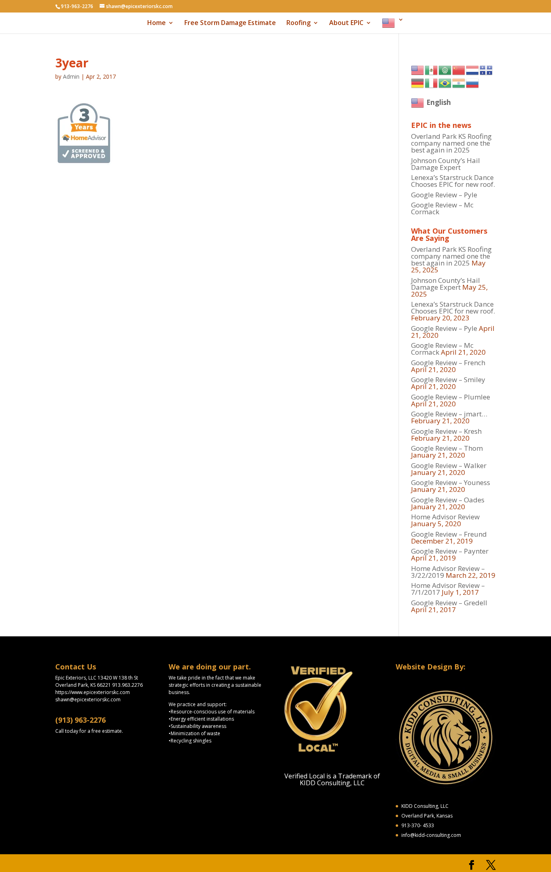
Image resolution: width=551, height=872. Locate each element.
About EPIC (346, 23)
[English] (393, 25)
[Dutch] (473, 69)
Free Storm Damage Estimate (230, 23)
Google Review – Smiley (448, 379)
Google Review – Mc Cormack (442, 208)
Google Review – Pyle (444, 194)
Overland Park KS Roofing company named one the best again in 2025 (451, 143)
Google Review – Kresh (446, 431)
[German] (418, 82)
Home (156, 23)
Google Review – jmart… (449, 413)
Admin (71, 76)
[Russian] (473, 82)
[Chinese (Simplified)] (459, 69)
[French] (486, 69)
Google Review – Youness (450, 482)
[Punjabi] (459, 82)
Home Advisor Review (445, 516)
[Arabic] (445, 69)
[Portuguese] (445, 82)
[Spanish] (431, 69)
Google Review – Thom (447, 448)
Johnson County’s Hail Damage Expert (445, 164)
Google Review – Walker (448, 465)
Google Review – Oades (447, 499)
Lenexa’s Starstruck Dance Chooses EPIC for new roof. (453, 181)
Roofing (298, 23)
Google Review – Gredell (449, 602)
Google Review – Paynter (449, 551)
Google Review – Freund (449, 534)
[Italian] (431, 82)
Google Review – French (448, 362)
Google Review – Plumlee (450, 396)
